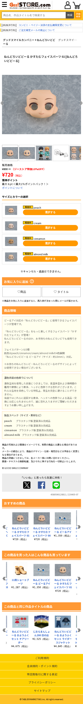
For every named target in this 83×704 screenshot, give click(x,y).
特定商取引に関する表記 (42, 674)
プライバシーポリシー (42, 682)
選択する (50, 212)
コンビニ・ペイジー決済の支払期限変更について (45, 25)
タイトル (63, 291)
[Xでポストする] (26, 488)
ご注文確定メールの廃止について (37, 30)
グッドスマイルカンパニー (18, 40)
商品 (23, 291)
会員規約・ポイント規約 (42, 666)
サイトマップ (42, 690)
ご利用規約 (42, 658)
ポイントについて (12, 188)
